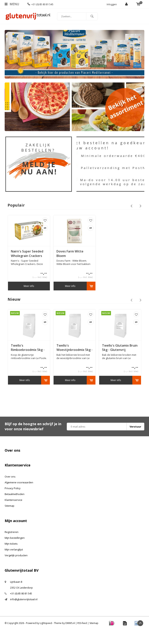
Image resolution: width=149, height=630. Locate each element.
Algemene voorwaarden (19, 482)
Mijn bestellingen (15, 538)
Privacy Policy (13, 488)
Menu (14, 4)
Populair (16, 205)
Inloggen (112, 4)
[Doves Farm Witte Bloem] (74, 230)
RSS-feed (82, 623)
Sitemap (9, 505)
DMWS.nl (70, 623)
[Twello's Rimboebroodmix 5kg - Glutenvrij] (29, 325)
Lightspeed (46, 623)
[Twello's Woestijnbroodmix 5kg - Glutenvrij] (74, 325)
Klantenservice (13, 500)
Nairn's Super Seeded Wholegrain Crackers (27, 253)
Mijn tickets (11, 543)
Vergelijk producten (16, 555)
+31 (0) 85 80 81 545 (42, 4)
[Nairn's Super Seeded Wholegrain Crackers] (29, 230)
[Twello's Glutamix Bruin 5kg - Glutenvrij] (120, 325)
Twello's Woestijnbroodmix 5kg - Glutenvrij (74, 347)
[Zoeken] (92, 16)
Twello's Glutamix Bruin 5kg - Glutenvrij (120, 347)
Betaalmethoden (14, 494)
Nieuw (14, 299)
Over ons (10, 476)
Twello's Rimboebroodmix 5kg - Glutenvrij (28, 347)
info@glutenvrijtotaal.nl (23, 599)
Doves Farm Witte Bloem (69, 253)
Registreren (11, 532)
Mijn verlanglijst (14, 549)
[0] (138, 4)
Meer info (29, 286)
